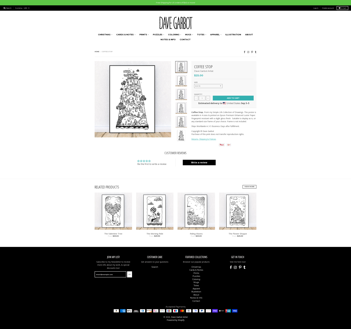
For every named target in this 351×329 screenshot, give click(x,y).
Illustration (233, 34)
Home (97, 52)
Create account (328, 8)
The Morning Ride (154, 233)
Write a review (199, 162)
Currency (18, 8)
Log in (315, 8)
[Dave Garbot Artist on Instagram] (248, 52)
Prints (143, 34)
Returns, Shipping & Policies (203, 139)
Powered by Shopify (175, 320)
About (249, 34)
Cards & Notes (125, 34)
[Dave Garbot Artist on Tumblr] (255, 52)
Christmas (104, 34)
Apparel (215, 34)
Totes (200, 34)
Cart (343, 8)
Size (196, 82)
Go (129, 274)
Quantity (198, 94)
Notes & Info (168, 39)
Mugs (188, 34)
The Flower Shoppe (238, 233)
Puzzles (157, 34)
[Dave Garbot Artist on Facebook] (244, 52)
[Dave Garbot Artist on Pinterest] (252, 52)
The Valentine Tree (113, 233)
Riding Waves (196, 233)
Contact (185, 39)
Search (155, 267)
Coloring (173, 34)
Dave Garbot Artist (203, 71)
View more (249, 187)
